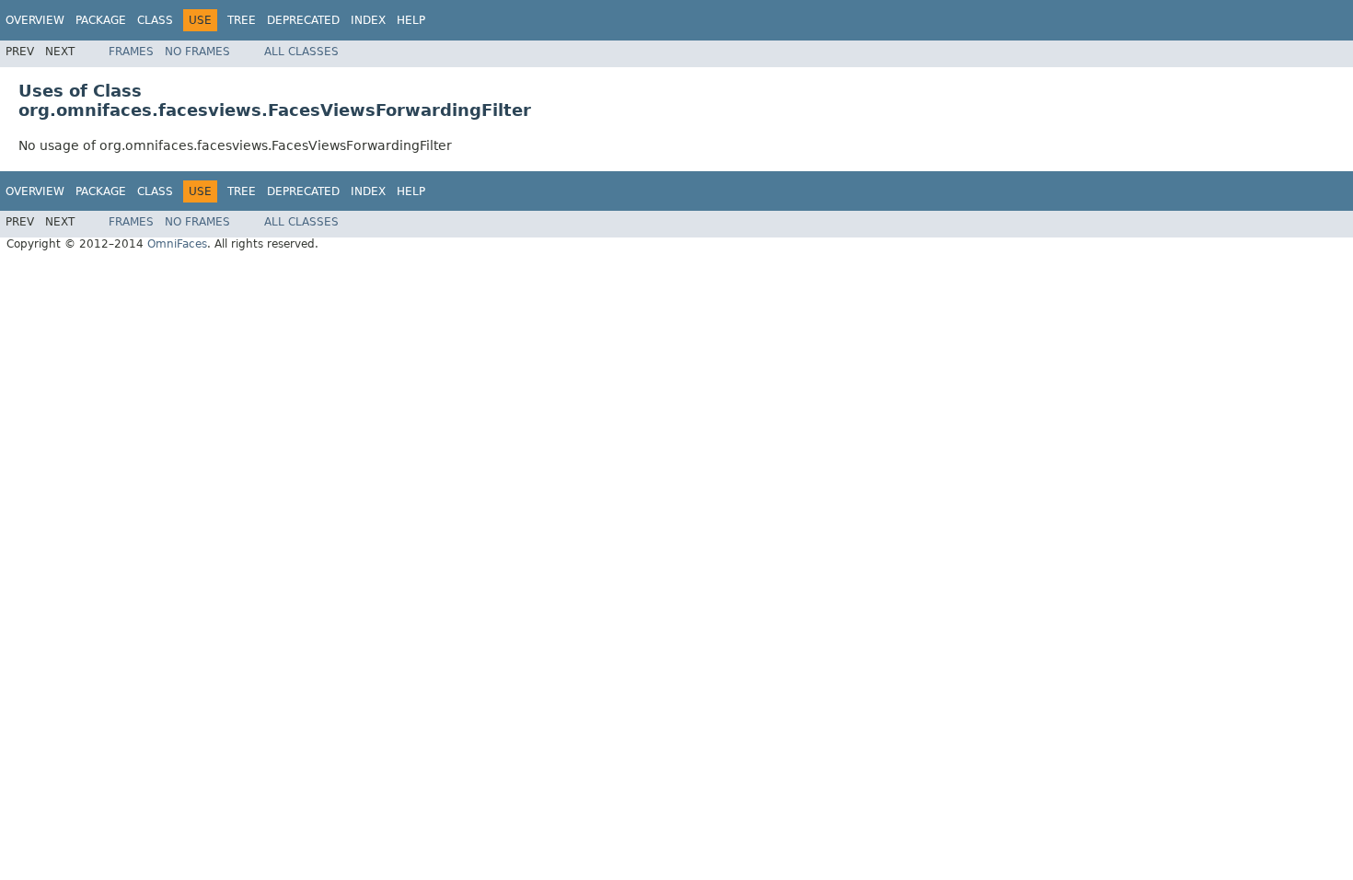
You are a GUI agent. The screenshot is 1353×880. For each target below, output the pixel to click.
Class (155, 20)
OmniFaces (177, 243)
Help (411, 20)
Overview (35, 20)
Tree (241, 20)
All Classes (301, 51)
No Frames (197, 51)
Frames (131, 51)
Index (368, 20)
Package (100, 20)
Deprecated (303, 20)
